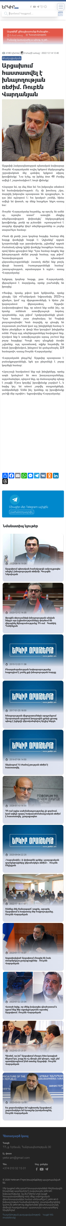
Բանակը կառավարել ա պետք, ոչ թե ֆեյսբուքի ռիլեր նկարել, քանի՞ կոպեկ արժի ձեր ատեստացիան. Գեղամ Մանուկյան (32, 31)
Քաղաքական (36, 35)
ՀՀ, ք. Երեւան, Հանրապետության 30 (27, 1147)
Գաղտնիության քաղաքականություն (21, 1215)
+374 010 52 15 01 (14, 1168)
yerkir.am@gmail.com (16, 1157)
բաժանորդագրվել (21, 512)
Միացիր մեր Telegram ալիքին (28, 507)
